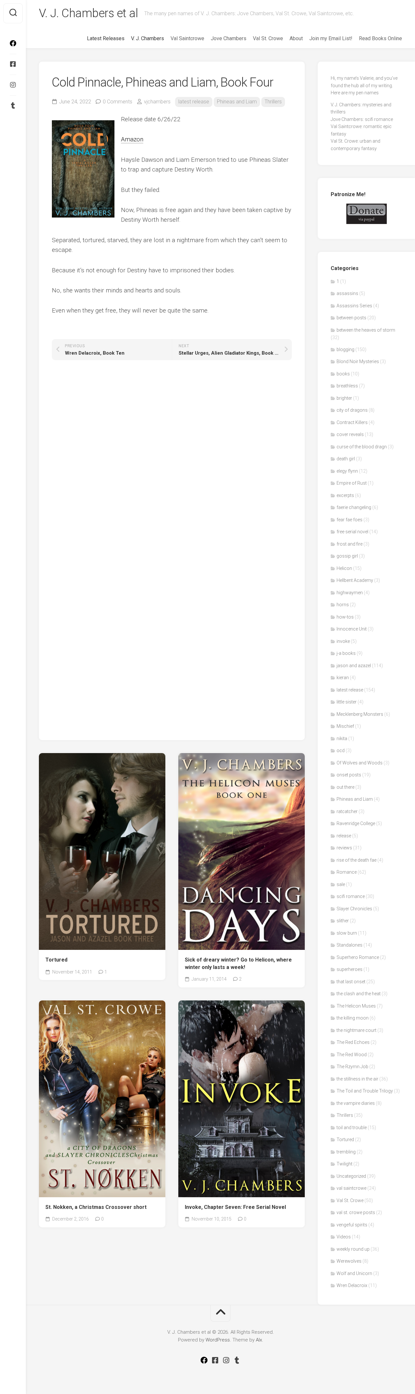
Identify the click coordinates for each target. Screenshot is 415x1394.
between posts (351, 317)
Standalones (349, 945)
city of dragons (352, 410)
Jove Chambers (228, 38)
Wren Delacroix (352, 1285)
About (296, 38)
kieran (343, 677)
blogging (345, 349)
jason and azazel (354, 665)
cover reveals (350, 434)
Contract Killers (352, 422)
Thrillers (273, 102)
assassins (347, 293)
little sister (347, 701)
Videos (344, 1236)
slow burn (347, 933)
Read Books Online (380, 38)
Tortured (56, 960)
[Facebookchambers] (12, 64)
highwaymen (350, 592)
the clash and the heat (359, 993)
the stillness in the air (357, 1078)
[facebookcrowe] (12, 43)
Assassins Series (354, 305)
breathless (347, 385)
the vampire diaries (356, 1103)
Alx (259, 1340)
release (344, 835)
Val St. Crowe (268, 38)
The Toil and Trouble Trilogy (365, 1090)
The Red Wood (352, 1054)
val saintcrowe (351, 1188)
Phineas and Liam (237, 102)
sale (341, 884)
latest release (193, 102)
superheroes (349, 969)
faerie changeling (354, 507)
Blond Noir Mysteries (358, 361)
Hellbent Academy (355, 580)
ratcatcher (347, 811)
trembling (346, 1151)
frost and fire (349, 544)
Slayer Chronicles (354, 908)
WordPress (218, 1340)
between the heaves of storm (366, 330)
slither (343, 920)
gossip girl (347, 556)
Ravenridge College (356, 823)
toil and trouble (352, 1127)
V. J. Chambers (147, 38)
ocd (341, 750)
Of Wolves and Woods (360, 762)
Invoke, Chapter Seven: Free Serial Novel (235, 1207)
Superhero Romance (358, 957)
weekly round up (353, 1249)
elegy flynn (347, 471)
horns (343, 604)
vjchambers (157, 102)
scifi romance (351, 896)
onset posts (349, 774)
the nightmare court (356, 1030)
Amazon (132, 139)
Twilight (344, 1163)
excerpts (345, 495)
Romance (347, 872)
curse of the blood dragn (362, 446)
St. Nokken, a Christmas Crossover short (96, 1207)
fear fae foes (349, 519)
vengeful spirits (352, 1224)
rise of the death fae (356, 860)
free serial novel (352, 531)
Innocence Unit (352, 629)
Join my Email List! (330, 38)
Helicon (344, 568)
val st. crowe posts (356, 1212)
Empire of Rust (352, 483)
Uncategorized (351, 1176)
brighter (344, 398)
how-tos (345, 617)
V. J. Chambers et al (88, 13)
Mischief (345, 726)
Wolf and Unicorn (354, 1273)
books (343, 373)
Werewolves (349, 1261)
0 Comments (117, 102)
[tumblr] (12, 106)
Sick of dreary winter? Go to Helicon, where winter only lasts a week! (238, 963)
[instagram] (12, 85)
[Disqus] (172, 461)
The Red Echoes (353, 1042)
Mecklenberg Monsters (360, 714)
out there (345, 787)
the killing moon (353, 1018)
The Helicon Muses (356, 1006)
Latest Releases (105, 38)
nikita (342, 738)
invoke (343, 641)
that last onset (351, 981)
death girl (346, 458)
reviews (344, 847)
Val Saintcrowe (187, 38)
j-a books (346, 653)
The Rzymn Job (352, 1066)
